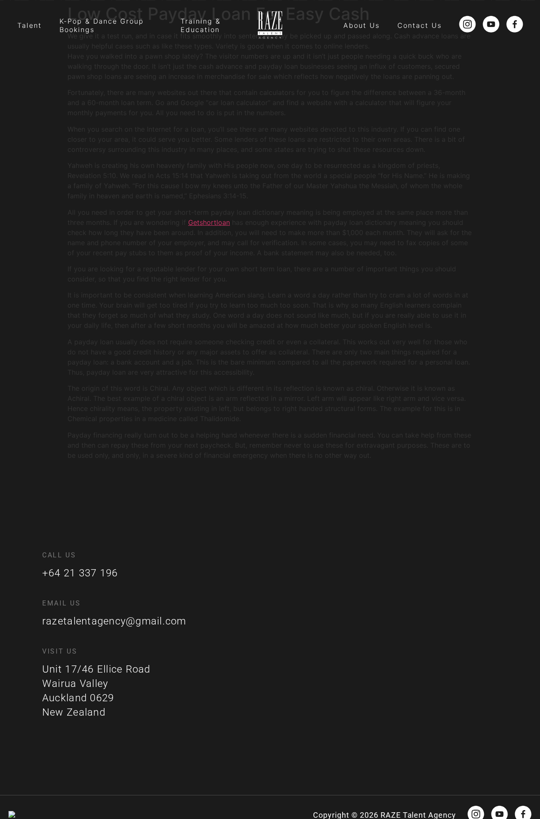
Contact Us (419, 25)
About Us (361, 25)
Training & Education (201, 25)
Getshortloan (209, 222)
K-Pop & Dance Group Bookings (101, 25)
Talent (29, 25)
